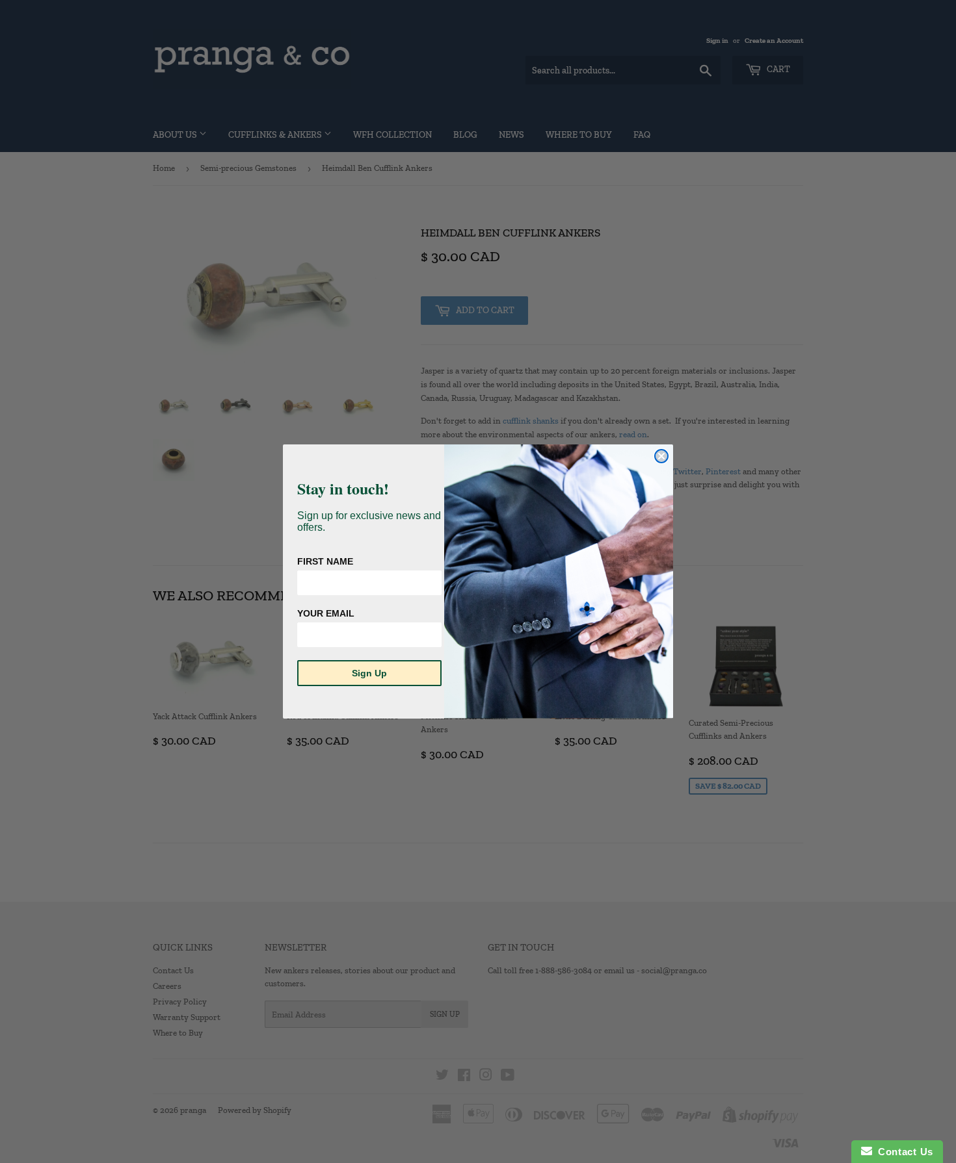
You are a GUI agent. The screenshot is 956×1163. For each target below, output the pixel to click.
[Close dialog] (661, 456)
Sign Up (369, 673)
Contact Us (902, 1151)
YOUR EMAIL (325, 613)
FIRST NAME (325, 561)
